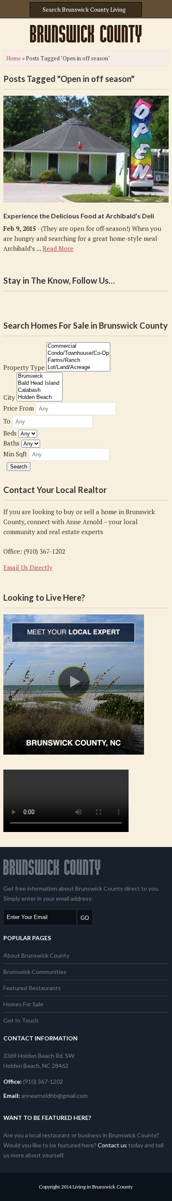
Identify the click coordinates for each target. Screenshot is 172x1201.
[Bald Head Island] (39, 383)
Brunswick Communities (34, 971)
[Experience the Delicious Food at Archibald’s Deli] (86, 149)
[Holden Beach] (39, 397)
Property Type (24, 367)
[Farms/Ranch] (78, 360)
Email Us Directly (28, 567)
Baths (11, 443)
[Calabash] (39, 390)
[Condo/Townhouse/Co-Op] (78, 353)
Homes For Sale (23, 1004)
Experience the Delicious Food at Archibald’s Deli (78, 216)
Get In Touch (20, 1020)
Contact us (112, 1145)
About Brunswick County (36, 955)
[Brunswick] (39, 376)
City (9, 397)
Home (13, 58)
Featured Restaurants (32, 987)
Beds (10, 433)
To (6, 421)
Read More (58, 248)
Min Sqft (15, 454)
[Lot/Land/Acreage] (78, 367)
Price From (18, 408)
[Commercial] (78, 346)
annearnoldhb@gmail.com (54, 1095)
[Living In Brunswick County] (86, 33)
